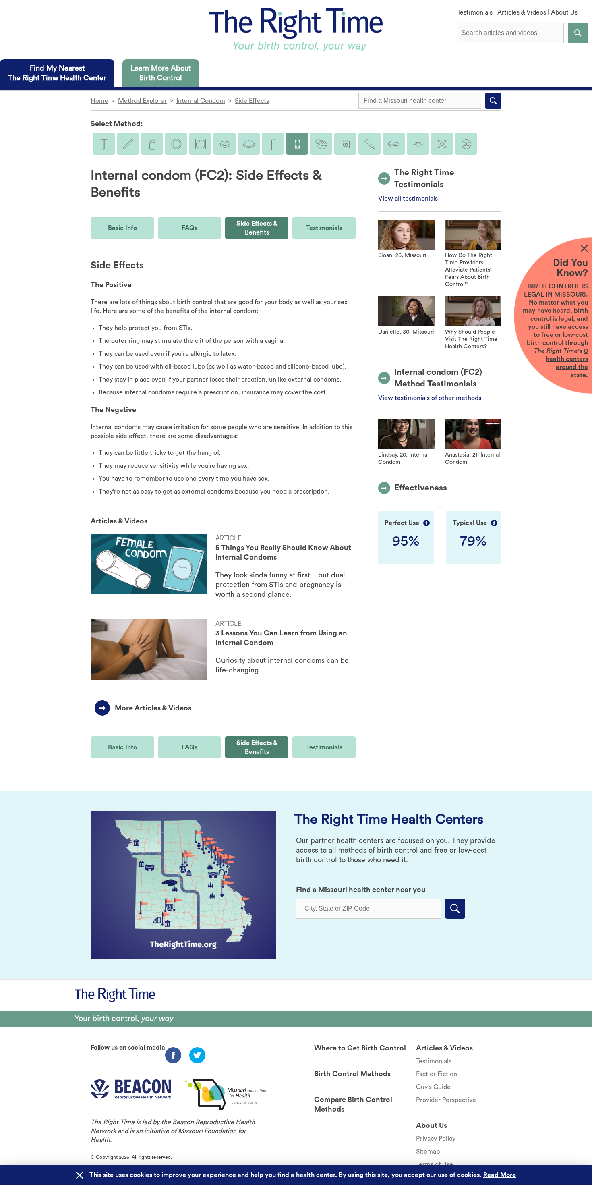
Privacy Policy (435, 1138)
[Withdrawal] (394, 144)
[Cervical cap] (321, 144)
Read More (499, 1175)
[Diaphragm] (249, 144)
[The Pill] (224, 144)
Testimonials (475, 12)
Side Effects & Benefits (256, 228)
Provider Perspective (446, 1100)
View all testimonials (408, 198)
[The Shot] (152, 144)
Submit (578, 33)
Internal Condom (200, 101)
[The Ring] (176, 144)
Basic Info (122, 228)
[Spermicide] (369, 144)
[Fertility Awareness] (345, 144)
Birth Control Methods (352, 1073)
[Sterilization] (418, 144)
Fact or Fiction (436, 1074)
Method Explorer (142, 101)
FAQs (189, 228)
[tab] (57, 73)
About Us (564, 12)
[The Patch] (200, 144)
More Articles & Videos (153, 708)
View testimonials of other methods (429, 398)
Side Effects (252, 101)
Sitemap (428, 1151)
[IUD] (104, 144)
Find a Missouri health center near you (361, 889)
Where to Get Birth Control (360, 1048)
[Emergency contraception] (466, 144)
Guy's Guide (433, 1087)
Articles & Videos (521, 12)
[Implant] (128, 144)
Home (99, 101)
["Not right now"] (442, 144)
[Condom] (273, 144)
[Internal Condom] (297, 144)
